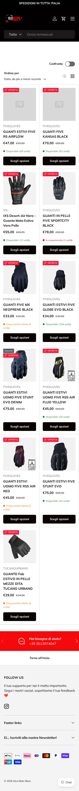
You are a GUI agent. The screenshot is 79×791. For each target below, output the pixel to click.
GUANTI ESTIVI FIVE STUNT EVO (59, 483)
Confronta (56, 64)
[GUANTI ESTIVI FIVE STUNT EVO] (59, 454)
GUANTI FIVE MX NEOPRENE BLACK (18, 307)
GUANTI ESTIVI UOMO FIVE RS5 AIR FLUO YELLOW (59, 397)
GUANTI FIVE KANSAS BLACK (55, 134)
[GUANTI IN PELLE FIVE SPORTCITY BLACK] (59, 188)
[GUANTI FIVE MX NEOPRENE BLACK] (19, 277)
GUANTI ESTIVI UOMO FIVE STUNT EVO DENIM (18, 397)
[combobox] (39, 34)
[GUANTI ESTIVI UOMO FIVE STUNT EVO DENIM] (19, 365)
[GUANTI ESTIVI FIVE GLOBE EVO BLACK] (59, 277)
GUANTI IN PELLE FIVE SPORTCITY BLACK (56, 220)
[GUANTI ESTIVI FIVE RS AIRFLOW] (19, 104)
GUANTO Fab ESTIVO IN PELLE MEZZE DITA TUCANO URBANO (18, 581)
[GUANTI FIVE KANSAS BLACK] (59, 104)
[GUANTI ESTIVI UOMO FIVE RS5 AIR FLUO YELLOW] (59, 365)
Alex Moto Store (22, 780)
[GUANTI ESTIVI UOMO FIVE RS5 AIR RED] (19, 454)
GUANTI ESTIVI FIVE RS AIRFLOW (19, 134)
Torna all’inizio (39, 658)
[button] (63, 18)
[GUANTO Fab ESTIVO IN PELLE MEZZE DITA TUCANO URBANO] (19, 546)
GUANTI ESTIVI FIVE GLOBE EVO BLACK (59, 307)
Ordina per (11, 73)
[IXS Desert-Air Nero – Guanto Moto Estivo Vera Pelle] (19, 188)
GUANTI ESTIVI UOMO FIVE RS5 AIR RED (19, 486)
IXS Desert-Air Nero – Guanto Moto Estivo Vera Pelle (19, 220)
